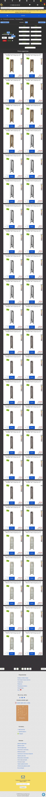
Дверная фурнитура (22, 743)
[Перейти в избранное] (29, 4)
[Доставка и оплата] (20, 1)
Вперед (43, 668)
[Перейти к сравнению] (37, 4)
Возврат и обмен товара (23, 677)
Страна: (36, 29)
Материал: (24, 33)
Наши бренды (21, 687)
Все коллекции (21, 767)
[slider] (8, 34)
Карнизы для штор (22, 755)
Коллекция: (24, 41)
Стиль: (36, 33)
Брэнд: (36, 25)
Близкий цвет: (24, 29)
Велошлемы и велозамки (23, 757)
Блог (19, 690)
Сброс (4, 40)
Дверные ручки (21, 745)
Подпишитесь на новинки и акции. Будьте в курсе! (23, 781)
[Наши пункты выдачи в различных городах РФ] (12, 1)
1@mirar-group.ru (22, 731)
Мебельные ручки (21, 751)
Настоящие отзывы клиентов (24, 679)
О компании (20, 681)
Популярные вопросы (22, 685)
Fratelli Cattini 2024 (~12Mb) (23, 703)
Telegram (21, 733)
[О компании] (5, 1)
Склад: (24, 25)
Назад (2, 668)
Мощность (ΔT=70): (35, 41)
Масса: (24, 37)
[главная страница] (1, 19)
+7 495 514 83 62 (21, 729)
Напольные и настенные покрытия (25, 753)
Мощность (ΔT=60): (30, 45)
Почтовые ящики (21, 761)
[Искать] (45, 8)
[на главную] (1, 4)
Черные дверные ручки (23, 763)
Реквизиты (20, 683)
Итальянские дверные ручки (24, 765)
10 (30, 669)
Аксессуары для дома (22, 759)
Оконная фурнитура (22, 747)
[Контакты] (34, 1)
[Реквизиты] (27, 1)
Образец (9, 40)
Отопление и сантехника (23, 749)
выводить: (22, 22)
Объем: (36, 37)
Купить (11, 75)
